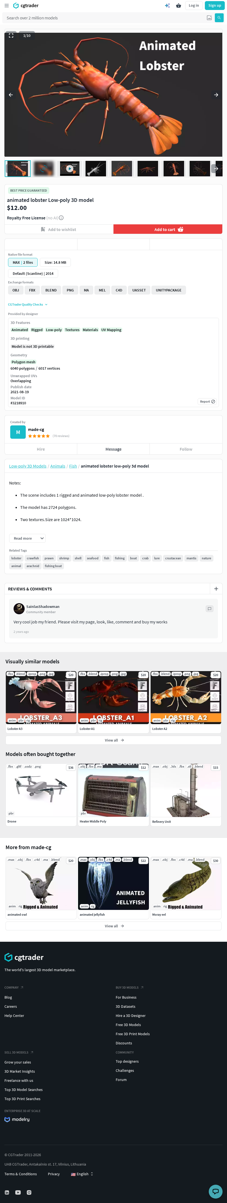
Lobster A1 (87, 729)
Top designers (127, 1061)
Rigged (37, 329)
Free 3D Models (128, 1024)
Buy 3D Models (127, 987)
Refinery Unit (161, 821)
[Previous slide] (11, 94)
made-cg (36, 429)
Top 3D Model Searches (23, 1089)
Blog (8, 997)
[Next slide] (216, 94)
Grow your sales (17, 1062)
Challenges (125, 1070)
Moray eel (159, 914)
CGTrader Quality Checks (25, 304)
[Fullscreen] (11, 35)
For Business (126, 997)
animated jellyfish (92, 914)
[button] (209, 17)
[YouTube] (18, 1192)
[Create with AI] (167, 5)
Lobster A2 (159, 729)
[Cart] (178, 5)
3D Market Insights (19, 1071)
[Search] (219, 17)
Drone (11, 821)
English (80, 1174)
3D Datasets (125, 1006)
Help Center (14, 1015)
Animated (20, 329)
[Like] (41, 244)
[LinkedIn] (7, 1192)
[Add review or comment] (216, 588)
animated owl (17, 914)
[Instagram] (29, 1192)
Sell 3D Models (16, 1052)
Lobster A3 (14, 729)
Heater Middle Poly (93, 821)
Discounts (124, 1042)
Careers (10, 1006)
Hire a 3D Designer (131, 1015)
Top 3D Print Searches (22, 1098)
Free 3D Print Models (133, 1033)
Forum (121, 1079)
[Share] (186, 244)
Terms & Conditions (20, 1173)
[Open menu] (6, 5)
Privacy (54, 1173)
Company (11, 987)
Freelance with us (18, 1080)
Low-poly (54, 329)
